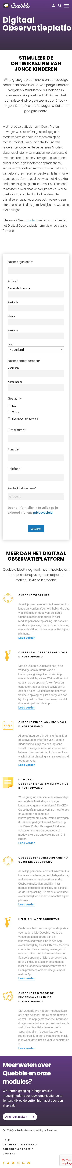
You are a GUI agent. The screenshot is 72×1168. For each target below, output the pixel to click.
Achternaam (15, 381)
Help (6, 1140)
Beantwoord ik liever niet (25, 418)
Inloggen (53, 5)
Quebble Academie (18, 1149)
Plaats (11, 316)
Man (14, 406)
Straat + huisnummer (19, 288)
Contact (10, 1153)
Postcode (13, 302)
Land (10, 344)
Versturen (36, 529)
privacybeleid (43, 512)
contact (32, 220)
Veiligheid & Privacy (20, 1144)
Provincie (13, 330)
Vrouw (15, 412)
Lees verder (26, 637)
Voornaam (14, 368)
